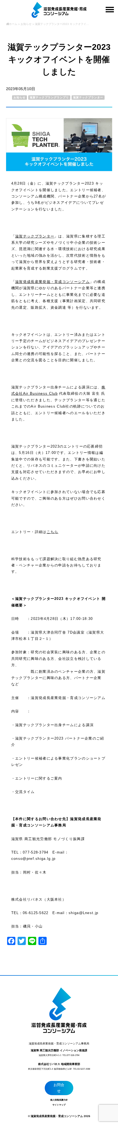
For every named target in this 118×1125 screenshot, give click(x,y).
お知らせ (19, 97)
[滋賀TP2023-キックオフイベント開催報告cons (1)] (59, 170)
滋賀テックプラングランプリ (49, 97)
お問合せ (59, 1088)
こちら (52, 532)
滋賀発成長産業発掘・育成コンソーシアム (52, 282)
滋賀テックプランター (88, 97)
